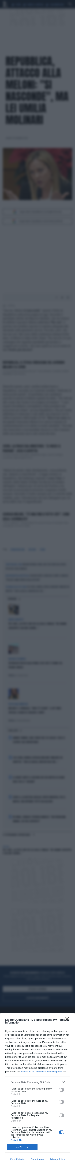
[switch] (61, 1090)
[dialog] (37, 1089)
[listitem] (37, 1082)
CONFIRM (22, 1147)
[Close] (68, 1020)
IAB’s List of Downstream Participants (41, 1071)
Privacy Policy (57, 1159)
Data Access (37, 1159)
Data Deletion (17, 1159)
